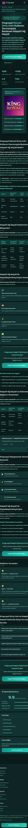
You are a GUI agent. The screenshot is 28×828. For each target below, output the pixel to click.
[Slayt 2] (2, 449)
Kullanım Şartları (3, 806)
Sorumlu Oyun (3, 799)
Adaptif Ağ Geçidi (4, 782)
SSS (1, 796)
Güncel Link (2, 785)
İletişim (1, 775)
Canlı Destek (3, 794)
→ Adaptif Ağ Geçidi (7, 723)
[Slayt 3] (4, 449)
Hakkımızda (3, 773)
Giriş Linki (10, 7)
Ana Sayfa (4, 7)
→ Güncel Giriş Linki (6, 719)
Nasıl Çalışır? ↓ (8, 62)
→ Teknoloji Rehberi (6, 729)
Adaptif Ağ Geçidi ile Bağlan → (14, 57)
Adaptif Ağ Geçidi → (14, 825)
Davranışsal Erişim (4, 787)
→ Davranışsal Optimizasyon (8, 726)
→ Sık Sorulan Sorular (7, 732)
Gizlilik (1, 808)
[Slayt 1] (1, 449)
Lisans (1, 810)
